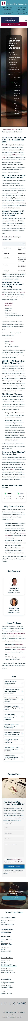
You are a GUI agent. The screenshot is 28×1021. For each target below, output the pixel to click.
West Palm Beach (20, 649)
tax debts (11, 341)
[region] (14, 257)
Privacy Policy (6, 1017)
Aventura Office (6, 979)
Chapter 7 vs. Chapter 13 (8, 237)
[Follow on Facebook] (3, 1003)
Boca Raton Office (7, 958)
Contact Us (14, 898)
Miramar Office (5, 936)
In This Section (15, 24)
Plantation (7, 647)
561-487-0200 (21, 9)
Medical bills (8, 305)
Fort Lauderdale (19, 644)
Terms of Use (14, 859)
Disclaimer (19, 1017)
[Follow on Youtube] (16, 1003)
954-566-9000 (7, 9)
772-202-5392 (21, 13)
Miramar (13, 647)
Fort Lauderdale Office (8, 918)
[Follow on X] (7, 1003)
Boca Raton (8, 652)
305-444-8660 (7, 13)
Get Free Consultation (10, 20)
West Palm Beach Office (9, 966)
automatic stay (10, 469)
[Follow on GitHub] (20, 1003)
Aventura (18, 657)
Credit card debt (9, 303)
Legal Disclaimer (19, 861)
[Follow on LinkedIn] (12, 1003)
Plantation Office (6, 944)
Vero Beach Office (7, 987)
